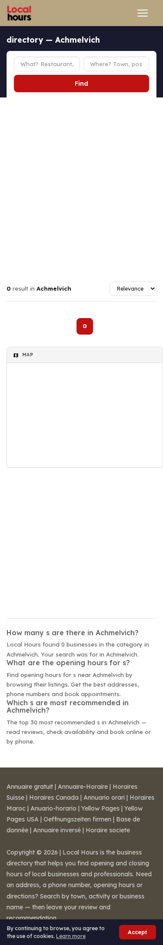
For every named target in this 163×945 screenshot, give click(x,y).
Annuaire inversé (57, 830)
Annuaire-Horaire (83, 787)
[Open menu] (143, 13)
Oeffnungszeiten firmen (77, 819)
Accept (137, 932)
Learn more (71, 936)
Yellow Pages (100, 808)
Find (81, 83)
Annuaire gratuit (30, 787)
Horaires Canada (54, 797)
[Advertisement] (81, 183)
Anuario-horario (53, 808)
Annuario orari (104, 797)
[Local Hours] (19, 13)
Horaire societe (108, 830)
